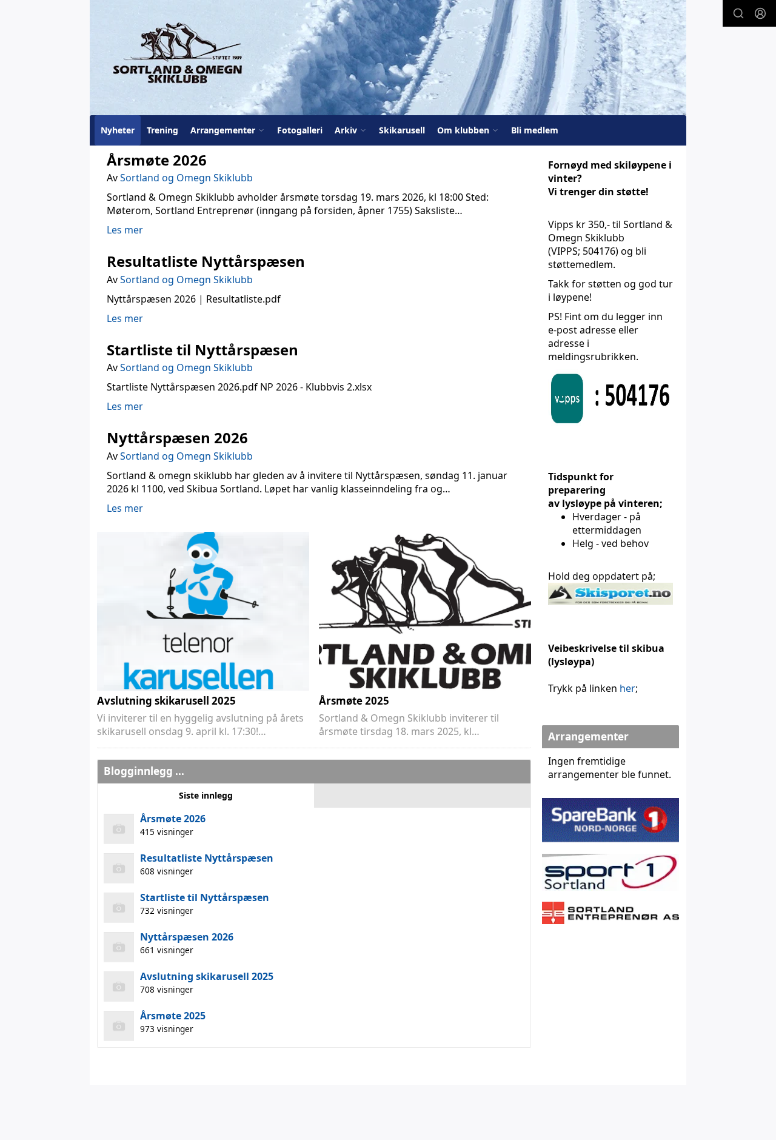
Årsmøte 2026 (157, 160)
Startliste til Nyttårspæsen (202, 350)
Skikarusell (402, 130)
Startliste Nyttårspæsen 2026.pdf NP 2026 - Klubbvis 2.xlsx (239, 387)
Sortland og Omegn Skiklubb (186, 177)
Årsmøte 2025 (354, 701)
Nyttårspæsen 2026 (177, 438)
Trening (162, 130)
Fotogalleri (300, 130)
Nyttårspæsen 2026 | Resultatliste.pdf (194, 299)
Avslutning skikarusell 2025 (166, 701)
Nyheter (118, 130)
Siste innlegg (206, 795)
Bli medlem (534, 130)
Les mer (125, 229)
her (627, 688)
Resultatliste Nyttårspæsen (206, 261)
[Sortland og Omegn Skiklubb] (388, 57)
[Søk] (738, 13)
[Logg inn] (760, 13)
